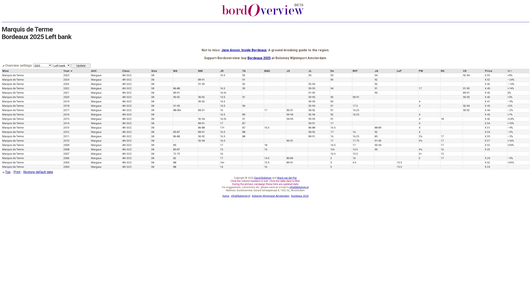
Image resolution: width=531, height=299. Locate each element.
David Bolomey (263, 177)
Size (154, 70)
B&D (267, 70)
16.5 (222, 75)
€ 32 (487, 79)
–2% (510, 110)
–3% (510, 132)
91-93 (201, 84)
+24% (511, 118)
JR (221, 70)
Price (488, 70)
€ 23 (487, 149)
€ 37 (487, 140)
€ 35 (487, 75)
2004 (66, 166)
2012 (66, 132)
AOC (94, 70)
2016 (66, 114)
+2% (510, 105)
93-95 (311, 88)
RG (443, 70)
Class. (126, 70)
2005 (66, 162)
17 (420, 88)
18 (442, 118)
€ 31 (487, 127)
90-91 (356, 97)
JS (288, 70)
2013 (66, 127)
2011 (66, 136)
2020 (66, 97)
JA (376, 70)
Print (16, 172)
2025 (66, 75)
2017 (66, 110)
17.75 (356, 140)
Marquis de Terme (13, 75)
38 (152, 75)
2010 (66, 140)
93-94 (289, 114)
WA (175, 70)
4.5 (354, 162)
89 (243, 114)
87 (243, 123)
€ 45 (487, 105)
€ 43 (487, 92)
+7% (510, 114)
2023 (66, 84)
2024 (66, 79)
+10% (511, 123)
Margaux (96, 75)
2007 (66, 153)
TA (244, 70)
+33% (511, 162)
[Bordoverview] (262, 16)
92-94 (466, 75)
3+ (420, 153)
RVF (355, 70)
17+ (222, 127)
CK (464, 70)
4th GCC (127, 75)
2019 (66, 101)
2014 (66, 123)
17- (332, 132)
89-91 (201, 79)
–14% (511, 84)
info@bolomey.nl (299, 187)
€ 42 (487, 84)
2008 (66, 149)
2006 (66, 158)
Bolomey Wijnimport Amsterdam (270, 196)
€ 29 (487, 158)
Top (8, 172)
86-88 (176, 88)
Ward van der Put (287, 177)
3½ (420, 136)
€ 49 (487, 88)
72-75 (176, 153)
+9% (510, 75)
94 (376, 75)
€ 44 (487, 110)
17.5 (355, 105)
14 (221, 166)
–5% (510, 136)
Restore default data (38, 172)
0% (509, 92)
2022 (66, 88)
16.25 (356, 110)
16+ (332, 149)
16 (221, 110)
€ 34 (487, 123)
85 (376, 136)
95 (309, 75)
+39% (511, 145)
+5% (510, 97)
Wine (5, 70)
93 (243, 75)
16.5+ (223, 92)
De (332, 70)
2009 (66, 145)
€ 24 (487, 166)
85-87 (176, 132)
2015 (66, 118)
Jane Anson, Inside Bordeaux (244, 50)
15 (221, 149)
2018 (66, 105)
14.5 (355, 149)
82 (174, 158)
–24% (511, 79)
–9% (510, 101)
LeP (399, 70)
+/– (510, 70)
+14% (511, 88)
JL (310, 70)
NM (200, 70)
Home (225, 196)
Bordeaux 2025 (259, 58)
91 (243, 79)
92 (376, 79)
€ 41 (487, 101)
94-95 (289, 118)
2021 (66, 92)
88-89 (378, 127)
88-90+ (177, 110)
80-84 (289, 158)
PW (421, 70)
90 (376, 92)
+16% (511, 140)
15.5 (222, 97)
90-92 (176, 97)
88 (243, 132)
